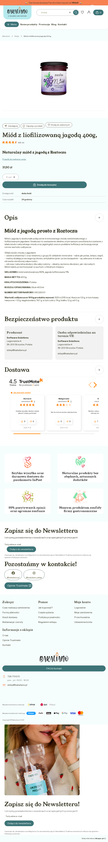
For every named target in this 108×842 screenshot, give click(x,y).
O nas (5, 635)
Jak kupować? (45, 607)
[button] (75, 12)
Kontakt (6, 645)
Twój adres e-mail (12, 544)
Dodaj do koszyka (46, 184)
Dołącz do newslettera (21, 549)
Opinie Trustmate (17, 585)
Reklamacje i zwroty (12, 622)
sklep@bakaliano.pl (17, 350)
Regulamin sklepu (47, 622)
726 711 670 (13, 676)
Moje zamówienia (83, 612)
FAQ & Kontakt (54, 668)
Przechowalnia (82, 617)
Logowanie (80, 607)
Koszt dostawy (9, 617)
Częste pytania (46, 612)
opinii (35, 385)
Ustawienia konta (83, 622)
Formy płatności (10, 612)
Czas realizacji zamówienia (16, 607)
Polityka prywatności (49, 617)
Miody (16, 36)
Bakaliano (6, 36)
